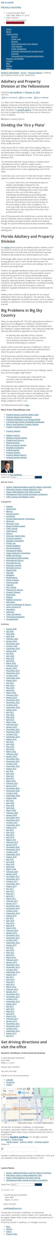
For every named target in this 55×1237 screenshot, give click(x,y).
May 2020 (10, 805)
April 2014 (10, 984)
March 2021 (11, 781)
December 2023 (12, 700)
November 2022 (13, 732)
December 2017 (12, 876)
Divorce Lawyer (26, 1142)
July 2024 (10, 683)
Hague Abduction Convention (18, 553)
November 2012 (13, 1026)
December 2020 (12, 788)
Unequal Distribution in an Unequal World (23, 419)
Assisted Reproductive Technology (20, 518)
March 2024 (11, 692)
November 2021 (13, 761)
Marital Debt (11, 570)
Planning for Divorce (14, 590)
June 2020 (10, 803)
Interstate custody (13, 565)
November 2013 (13, 996)
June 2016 (10, 920)
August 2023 (11, 710)
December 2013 (12, 994)
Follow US (5, 1144)
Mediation (10, 575)
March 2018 (11, 869)
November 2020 (13, 790)
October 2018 (12, 852)
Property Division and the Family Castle (22, 414)
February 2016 (12, 930)
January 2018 (11, 874)
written (7, 247)
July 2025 (10, 653)
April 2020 (10, 808)
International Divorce (15, 560)
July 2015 (10, 947)
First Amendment (13, 548)
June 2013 (10, 1009)
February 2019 (12, 842)
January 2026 (11, 641)
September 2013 (13, 1001)
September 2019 (13, 825)
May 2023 (10, 717)
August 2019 (11, 827)
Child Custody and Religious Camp (20, 497)
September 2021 (13, 766)
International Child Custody (17, 558)
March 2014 (11, 987)
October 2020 (12, 793)
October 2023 (12, 705)
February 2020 (12, 813)
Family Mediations (18, 49)
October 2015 (12, 940)
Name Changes (12, 580)
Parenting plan (12, 582)
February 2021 (12, 783)
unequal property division (16, 457)
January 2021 (11, 786)
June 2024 (10, 685)
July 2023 (10, 712)
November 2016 (13, 908)
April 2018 (10, 866)
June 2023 (10, 714)
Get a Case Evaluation (15, 23)
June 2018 (10, 862)
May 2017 (10, 893)
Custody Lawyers (42, 1142)
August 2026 (11, 629)
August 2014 (11, 974)
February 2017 (12, 901)
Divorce (14, 36)
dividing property (13, 442)
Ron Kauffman (16, 92)
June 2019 (10, 832)
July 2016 (10, 918)
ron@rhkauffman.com (13, 1208)
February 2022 (12, 754)
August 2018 (11, 857)
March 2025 (11, 663)
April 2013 (10, 1014)
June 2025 (10, 656)
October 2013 (12, 999)
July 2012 (10, 1036)
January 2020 (11, 815)
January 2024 (11, 697)
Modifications (11, 577)
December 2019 (12, 817)
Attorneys (10, 521)
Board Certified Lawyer (15, 526)
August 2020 (11, 798)
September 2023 (13, 707)
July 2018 (10, 859)
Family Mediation (13, 545)
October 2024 (12, 675)
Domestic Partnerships (15, 536)
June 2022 (10, 744)
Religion (9, 597)
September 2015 (13, 942)
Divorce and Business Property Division (22, 424)
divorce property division (16, 445)
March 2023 (11, 722)
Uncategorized (12, 619)
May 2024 (10, 687)
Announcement (12, 514)
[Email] (2, 1162)
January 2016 (11, 933)
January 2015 (11, 962)
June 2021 (10, 773)
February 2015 (12, 960)
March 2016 (11, 928)
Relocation (10, 602)
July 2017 (10, 888)
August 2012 (11, 1033)
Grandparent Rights (14, 550)
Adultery (9, 506)
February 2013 (12, 1018)
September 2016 (13, 913)
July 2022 (10, 741)
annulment (10, 516)
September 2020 (13, 795)
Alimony (14, 41)
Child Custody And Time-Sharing (24, 44)
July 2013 (10, 1006)
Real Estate (10, 594)
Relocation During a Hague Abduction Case (24, 489)
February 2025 (12, 665)
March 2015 (11, 957)
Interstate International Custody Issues (27, 51)
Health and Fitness (13, 555)
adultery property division (16, 438)
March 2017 (11, 898)
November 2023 (13, 702)
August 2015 (11, 945)
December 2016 (12, 906)
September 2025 (13, 648)
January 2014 (11, 991)
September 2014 (13, 972)
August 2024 (11, 680)
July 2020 (10, 800)
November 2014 (13, 967)
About (8, 31)
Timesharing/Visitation (15, 617)
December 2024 (12, 670)
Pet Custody (11, 587)
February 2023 (12, 724)
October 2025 (12, 646)
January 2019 (11, 844)
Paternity (15, 54)
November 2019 (13, 820)
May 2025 (10, 658)
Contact (9, 61)
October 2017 (12, 881)
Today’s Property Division (16, 427)
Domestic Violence (14, 538)
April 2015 (10, 955)
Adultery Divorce (13, 435)
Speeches (10, 612)
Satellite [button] (11, 1091)
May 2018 (10, 864)
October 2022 (12, 734)
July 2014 (10, 977)
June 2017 (10, 891)
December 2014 (12, 964)
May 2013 (10, 1011)
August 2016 (11, 915)
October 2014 (12, 969)
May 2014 (10, 982)
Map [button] (4, 1091)
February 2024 (12, 695)
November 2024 (13, 673)
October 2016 (12, 911)
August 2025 (11, 651)
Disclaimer (5, 1139)
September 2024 (13, 678)
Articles (9, 66)
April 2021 (10, 778)
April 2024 (10, 690)
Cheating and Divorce (15, 440)
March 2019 (11, 839)
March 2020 (11, 810)
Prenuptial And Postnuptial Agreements (27, 56)
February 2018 (12, 871)
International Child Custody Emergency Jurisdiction (27, 494)
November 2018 (13, 849)
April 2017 (10, 896)
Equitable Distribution (15, 447)
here (27, 405)
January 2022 (11, 756)
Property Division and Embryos (19, 417)
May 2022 (10, 746)
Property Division (13, 431)
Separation (10, 609)
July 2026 (10, 631)
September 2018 (13, 854)
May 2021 (10, 776)
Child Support (16, 46)
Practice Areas (12, 34)
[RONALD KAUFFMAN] (11, 7)
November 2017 (13, 879)
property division (24, 110)
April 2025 (10, 661)
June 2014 (10, 979)
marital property (12, 450)
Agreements (11, 509)
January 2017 (11, 903)
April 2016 (10, 925)
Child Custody (11, 528)
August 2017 (11, 886)
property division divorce (16, 455)
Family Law (16, 39)
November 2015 (13, 938)
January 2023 (11, 727)
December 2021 (12, 759)
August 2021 (11, 768)
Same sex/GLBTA (13, 607)
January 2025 (11, 668)
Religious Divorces (13, 599)
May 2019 (10, 835)
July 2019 (10, 830)
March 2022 (11, 751)
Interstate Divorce (13, 568)
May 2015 (10, 952)
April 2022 (10, 749)
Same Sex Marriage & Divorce (18, 604)
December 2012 (12, 1023)
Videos (9, 68)
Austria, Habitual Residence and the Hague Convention (28, 487)
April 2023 (10, 719)
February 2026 (12, 638)
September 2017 (13, 884)
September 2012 (13, 1031)
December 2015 (12, 935)
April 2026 (10, 636)
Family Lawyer (12, 1142)
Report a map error (48, 1123)
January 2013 (11, 1021)
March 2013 (11, 1016)
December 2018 (12, 847)
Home (8, 29)
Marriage (10, 572)
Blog (8, 63)
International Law (13, 563)
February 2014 (12, 989)
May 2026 (10, 634)
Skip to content (7, 2)
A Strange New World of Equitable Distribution (25, 422)
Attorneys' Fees (12, 523)
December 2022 (12, 729)
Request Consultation (15, 58)
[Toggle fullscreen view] (50, 1090)
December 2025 (12, 643)
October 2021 (12, 763)
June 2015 (10, 950)
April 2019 (10, 837)
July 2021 (10, 771)
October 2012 (12, 1028)
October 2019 (12, 822)
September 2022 (13, 737)
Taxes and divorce (13, 614)
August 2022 (11, 739)
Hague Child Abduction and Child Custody (23, 492)
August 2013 (11, 1004)
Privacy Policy (17, 1139)
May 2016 (10, 923)
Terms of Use (37, 1123)
